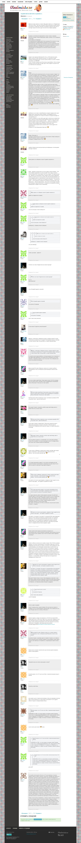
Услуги (35, 1)
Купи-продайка (28, 1)
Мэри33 (23, 305)
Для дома (8, 63)
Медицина (8, 68)
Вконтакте (52, 832)
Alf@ (22, 343)
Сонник (7, 92)
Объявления (20, 1)
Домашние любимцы (10, 50)
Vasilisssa (23, 455)
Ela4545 (23, 176)
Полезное (8, 77)
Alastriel (23, 779)
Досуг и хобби (8, 44)
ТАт (22, 666)
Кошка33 (23, 702)
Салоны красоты (9, 67)
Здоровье (8, 82)
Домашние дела (9, 46)
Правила (64, 20)
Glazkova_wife (24, 331)
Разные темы (8, 39)
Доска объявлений (9, 55)
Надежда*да (24, 197)
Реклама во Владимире (68, 77)
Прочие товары (9, 101)
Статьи (3, 1)
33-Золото (23, 164)
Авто (7, 74)
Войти (65, 17)
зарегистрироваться (37, 819)
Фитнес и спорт (9, 69)
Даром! (40, 1)
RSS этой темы (67, 29)
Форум (8, 1)
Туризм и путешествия (10, 72)
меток (68, 36)
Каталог (46, 1)
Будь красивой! (9, 45)
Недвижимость (38, 13)
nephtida (23, 77)
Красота (7, 81)
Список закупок (9, 96)
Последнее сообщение (67, 27)
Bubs (22, 411)
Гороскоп (7, 91)
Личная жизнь (8, 40)
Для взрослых (8, 60)
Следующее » (39, 18)
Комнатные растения (10, 86)
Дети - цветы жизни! (9, 41)
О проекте (8, 828)
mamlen (23, 238)
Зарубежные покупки (10, 100)
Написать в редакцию (24, 828)
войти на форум (29, 819)
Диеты (7, 104)
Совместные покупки (10, 95)
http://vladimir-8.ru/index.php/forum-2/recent (46, 624)
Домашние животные (10, 87)
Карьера (7, 49)
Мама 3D (23, 28)
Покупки (14, 1)
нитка (23, 61)
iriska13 (23, 372)
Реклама (15, 828)
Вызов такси (8, 107)
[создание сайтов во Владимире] (61, 835)
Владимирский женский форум (27, 13)
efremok (23, 594)
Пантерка (23, 396)
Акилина (23, 355)
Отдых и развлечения (10, 73)
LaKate (23, 269)
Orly (72, 26)
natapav (23, 622)
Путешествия (8, 88)
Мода (7, 83)
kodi (22, 479)
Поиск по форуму (70, 20)
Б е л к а (23, 654)
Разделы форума (9, 37)
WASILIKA (23, 715)
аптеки (11, 68)
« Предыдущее (24, 18)
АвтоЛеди (8, 51)
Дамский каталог (9, 65)
